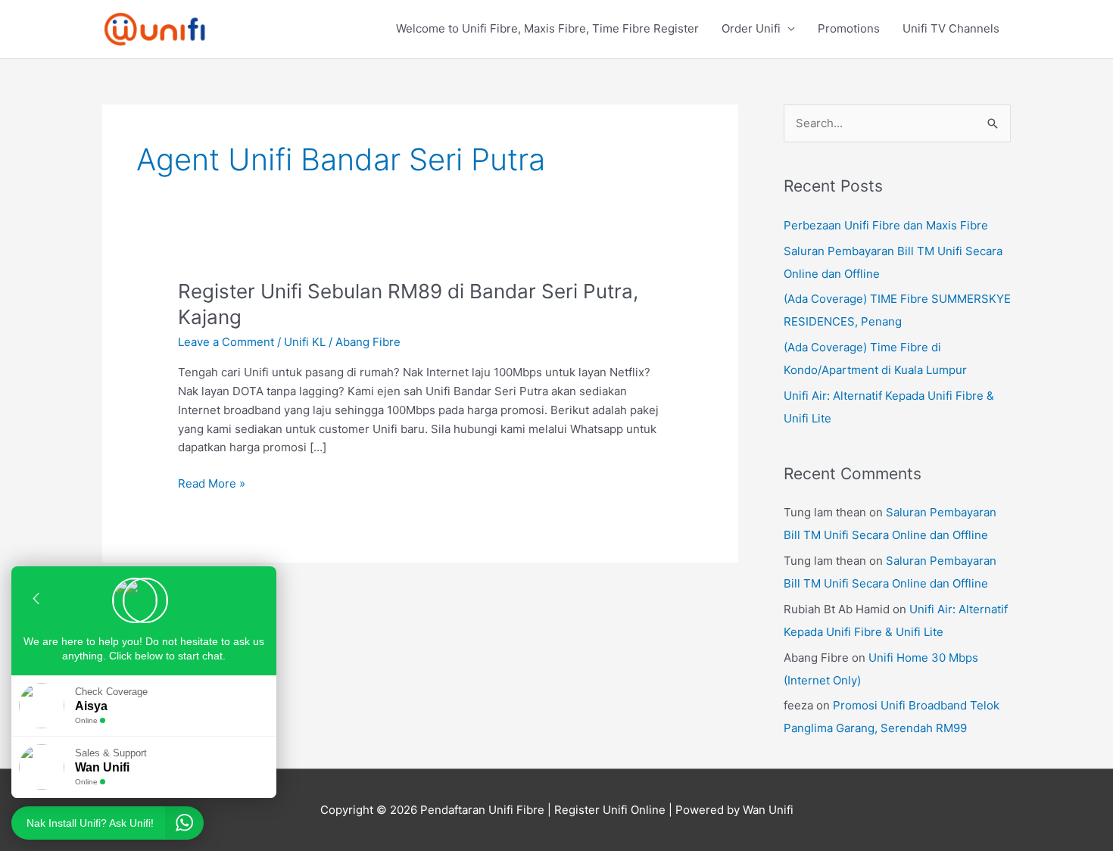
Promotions (849, 28)
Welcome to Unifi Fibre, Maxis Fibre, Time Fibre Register (547, 28)
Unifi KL (305, 342)
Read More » (211, 483)
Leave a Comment (226, 342)
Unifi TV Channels (951, 28)
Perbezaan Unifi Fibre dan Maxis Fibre (886, 225)
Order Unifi (751, 28)
